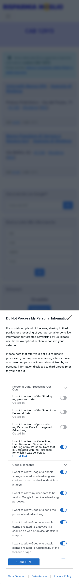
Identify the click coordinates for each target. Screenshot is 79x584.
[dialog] (39, 447)
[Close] (71, 319)
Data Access (39, 576)
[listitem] (39, 388)
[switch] (63, 398)
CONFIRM (23, 562)
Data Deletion (16, 576)
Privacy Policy (62, 576)
